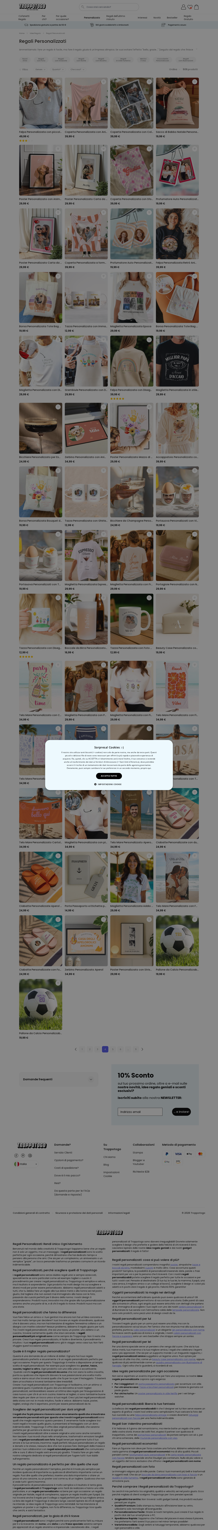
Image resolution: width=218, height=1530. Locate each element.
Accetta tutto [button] (109, 776)
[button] (109, 784)
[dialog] (109, 765)
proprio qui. (146, 768)
